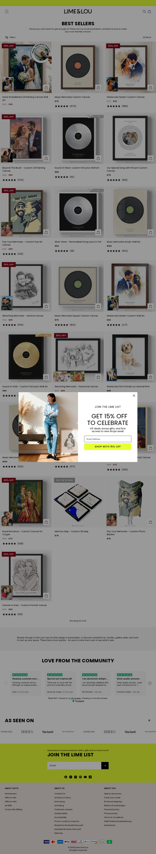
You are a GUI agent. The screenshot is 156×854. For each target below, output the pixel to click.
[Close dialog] (134, 395)
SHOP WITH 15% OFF (108, 446)
